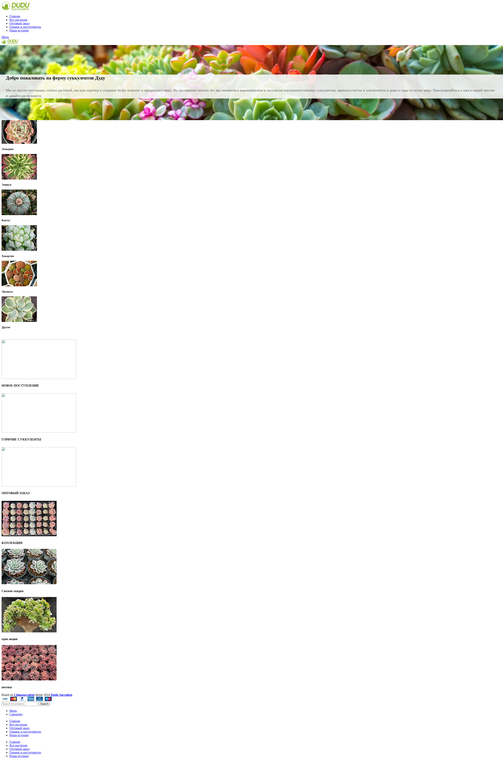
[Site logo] (16, 9)
